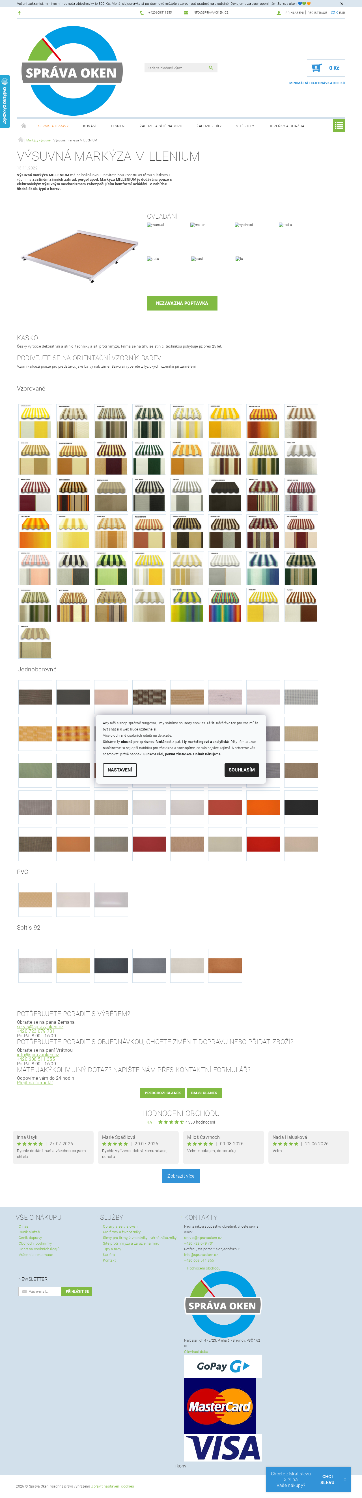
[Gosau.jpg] (111, 494)
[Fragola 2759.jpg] (35, 494)
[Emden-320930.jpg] (301, 724)
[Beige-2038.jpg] (187, 687)
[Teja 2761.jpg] (301, 604)
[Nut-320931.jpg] (35, 834)
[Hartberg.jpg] (225, 494)
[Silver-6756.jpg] (111, 890)
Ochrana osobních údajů (39, 1249)
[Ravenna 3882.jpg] (35, 604)
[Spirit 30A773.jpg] (187, 604)
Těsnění (118, 126)
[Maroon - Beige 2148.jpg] (187, 531)
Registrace (317, 13)
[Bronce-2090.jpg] (73, 724)
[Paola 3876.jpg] (187, 567)
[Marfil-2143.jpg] (187, 798)
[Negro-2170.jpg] (301, 798)
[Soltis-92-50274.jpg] (225, 956)
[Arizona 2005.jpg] (225, 420)
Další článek (204, 1093)
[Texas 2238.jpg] (35, 641)
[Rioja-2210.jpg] (149, 834)
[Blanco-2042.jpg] (263, 687)
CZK (334, 12)
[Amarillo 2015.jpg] (35, 420)
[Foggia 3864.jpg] (301, 457)
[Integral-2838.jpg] (301, 761)
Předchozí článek (163, 1093)
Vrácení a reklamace (36, 1255)
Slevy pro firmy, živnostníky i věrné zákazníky (140, 1238)
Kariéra (109, 1255)
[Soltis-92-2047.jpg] (111, 956)
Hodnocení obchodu (181, 1113)
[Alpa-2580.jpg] (35, 687)
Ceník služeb (29, 1232)
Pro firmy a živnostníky (122, 1232)
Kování (89, 126)
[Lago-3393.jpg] (73, 798)
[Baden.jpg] (263, 420)
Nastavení (120, 770)
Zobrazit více (180, 1176)
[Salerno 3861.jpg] (149, 604)
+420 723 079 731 (36, 1031)
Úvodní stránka (24, 126)
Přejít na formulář (35, 1082)
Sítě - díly (245, 126)
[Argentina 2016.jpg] (187, 420)
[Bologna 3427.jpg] (111, 457)
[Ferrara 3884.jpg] (225, 457)
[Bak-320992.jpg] (149, 687)
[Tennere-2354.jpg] (301, 834)
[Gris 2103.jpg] (187, 494)
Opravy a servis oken (120, 1226)
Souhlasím (242, 770)
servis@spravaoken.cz (40, 1026)
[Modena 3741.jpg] (35, 567)
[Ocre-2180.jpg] (73, 834)
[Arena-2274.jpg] (111, 687)
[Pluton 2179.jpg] (301, 567)
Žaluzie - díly (209, 126)
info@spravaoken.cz (38, 1054)
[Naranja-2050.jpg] (263, 798)
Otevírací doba (196, 1352)
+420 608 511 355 (36, 1059)
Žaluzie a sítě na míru (161, 126)
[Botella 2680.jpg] (149, 457)
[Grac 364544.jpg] (149, 494)
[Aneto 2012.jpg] (149, 420)
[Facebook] (20, 12)
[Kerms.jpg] (301, 494)
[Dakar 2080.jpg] (187, 457)
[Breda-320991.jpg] (35, 724)
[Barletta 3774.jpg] (301, 420)
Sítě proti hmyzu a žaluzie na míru (131, 1243)
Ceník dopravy (30, 1238)
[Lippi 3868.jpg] (73, 531)
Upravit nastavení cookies (112, 1486)
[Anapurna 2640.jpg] (73, 420)
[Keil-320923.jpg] (35, 798)
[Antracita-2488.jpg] (73, 687)
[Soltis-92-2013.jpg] (73, 956)
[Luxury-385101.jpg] (149, 798)
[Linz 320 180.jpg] (35, 531)
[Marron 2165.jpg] (225, 531)
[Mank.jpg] (149, 531)
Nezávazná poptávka (182, 303)
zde (168, 736)
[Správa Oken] (72, 71)
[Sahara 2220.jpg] (111, 604)
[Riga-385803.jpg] (111, 834)
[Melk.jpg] (301, 531)
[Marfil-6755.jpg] (73, 890)
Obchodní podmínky (35, 1243)
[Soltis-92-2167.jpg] (149, 956)
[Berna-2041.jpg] (225, 687)
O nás (24, 1226)
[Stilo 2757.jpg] (263, 604)
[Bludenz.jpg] (73, 457)
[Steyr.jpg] (225, 604)
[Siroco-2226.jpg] (187, 834)
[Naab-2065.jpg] (225, 798)
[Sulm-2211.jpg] (263, 834)
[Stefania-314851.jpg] (225, 834)
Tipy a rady (112, 1249)
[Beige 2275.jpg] (35, 457)
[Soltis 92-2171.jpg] (35, 956)
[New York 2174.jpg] (73, 567)
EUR (342, 13)
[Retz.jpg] (73, 604)
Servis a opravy (53, 126)
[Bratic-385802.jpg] (301, 687)
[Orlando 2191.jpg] (111, 567)
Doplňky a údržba (286, 126)
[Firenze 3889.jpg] (263, 457)
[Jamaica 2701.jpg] (263, 494)
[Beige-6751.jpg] (35, 890)
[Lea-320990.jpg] (111, 798)
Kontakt (109, 1260)
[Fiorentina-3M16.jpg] (73, 761)
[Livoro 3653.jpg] (111, 531)
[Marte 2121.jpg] (263, 531)
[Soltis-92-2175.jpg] (187, 956)
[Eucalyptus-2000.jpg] (35, 761)
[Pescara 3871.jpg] (263, 567)
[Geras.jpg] (73, 494)
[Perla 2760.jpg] (225, 567)
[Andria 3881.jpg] (111, 420)
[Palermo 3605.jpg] (149, 567)
